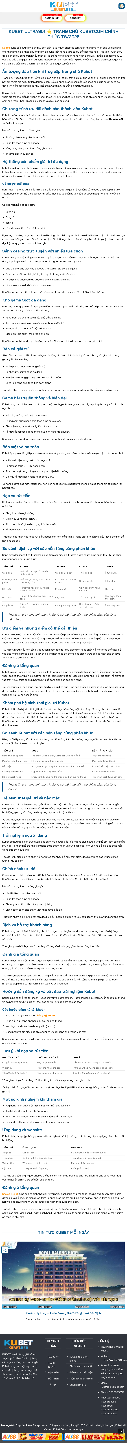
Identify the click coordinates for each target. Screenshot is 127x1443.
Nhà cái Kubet (10, 1193)
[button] (4, 6)
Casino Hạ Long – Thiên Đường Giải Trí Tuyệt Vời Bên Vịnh (63, 1313)
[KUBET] (63, 6)
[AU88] (32, 1437)
